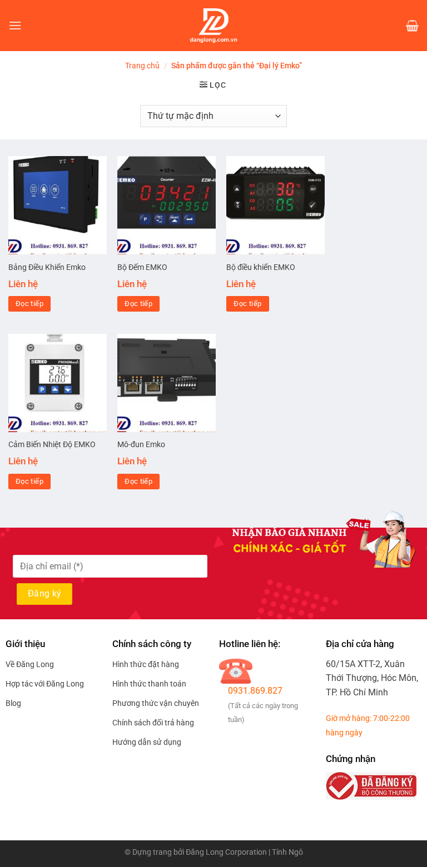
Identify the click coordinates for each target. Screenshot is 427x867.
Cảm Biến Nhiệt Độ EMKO (52, 444)
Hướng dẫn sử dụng (146, 742)
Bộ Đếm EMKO (142, 267)
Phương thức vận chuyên (155, 703)
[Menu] (15, 25)
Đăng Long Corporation (226, 852)
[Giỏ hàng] (412, 25)
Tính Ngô (287, 852)
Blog (13, 703)
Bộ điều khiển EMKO (260, 267)
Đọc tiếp (29, 303)
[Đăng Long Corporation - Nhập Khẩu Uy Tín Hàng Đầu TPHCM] (213, 25)
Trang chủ (142, 65)
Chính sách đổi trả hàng (153, 722)
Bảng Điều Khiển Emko (47, 267)
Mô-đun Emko (141, 444)
